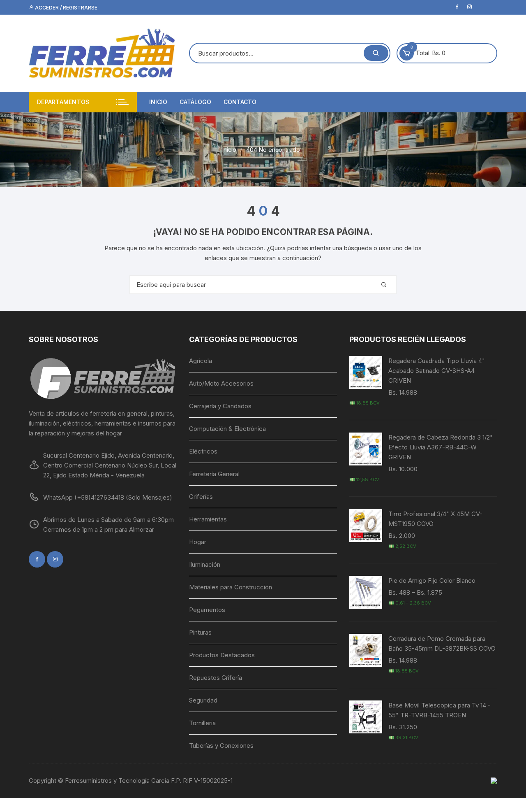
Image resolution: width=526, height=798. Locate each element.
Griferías (201, 496)
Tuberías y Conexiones (221, 745)
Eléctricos (203, 451)
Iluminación (204, 564)
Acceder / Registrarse (65, 8)
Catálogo (195, 101)
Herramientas (208, 519)
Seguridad (203, 700)
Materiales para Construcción (230, 587)
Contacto (240, 101)
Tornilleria (202, 723)
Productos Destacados (222, 655)
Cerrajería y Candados (220, 406)
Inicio (158, 101)
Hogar (197, 542)
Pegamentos (207, 610)
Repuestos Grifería (215, 678)
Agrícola (200, 361)
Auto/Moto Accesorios (221, 383)
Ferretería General (214, 474)
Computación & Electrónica (227, 429)
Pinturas (200, 632)
